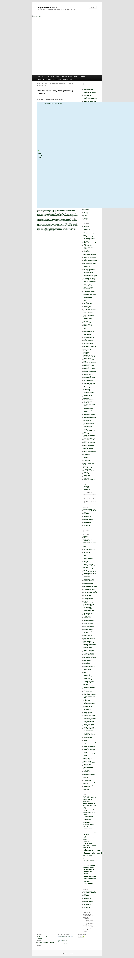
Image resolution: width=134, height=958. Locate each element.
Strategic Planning (87, 450)
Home (39, 76)
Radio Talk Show (87, 402)
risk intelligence (93, 875)
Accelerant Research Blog (89, 509)
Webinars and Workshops (89, 479)
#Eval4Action (86, 225)
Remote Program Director (88, 413)
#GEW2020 (87, 803)
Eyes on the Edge (87, 516)
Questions (76, 76)
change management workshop (69, 213)
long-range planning (87, 858)
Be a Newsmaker (87, 241)
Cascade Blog (86, 513)
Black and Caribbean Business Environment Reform (88, 247)
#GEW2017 (93, 797)
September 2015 (86, 211)
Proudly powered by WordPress (67, 953)
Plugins (85, 521)
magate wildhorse (89, 861)
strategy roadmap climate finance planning (55, 229)
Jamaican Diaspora (87, 336)
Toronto (85, 886)
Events (52, 76)
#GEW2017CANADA (87, 799)
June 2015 (85, 215)
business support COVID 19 (89, 812)
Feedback (85, 518)
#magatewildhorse (87, 805)
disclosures (57, 219)
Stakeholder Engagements (89, 438)
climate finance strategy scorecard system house (61, 216)
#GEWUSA (93, 803)
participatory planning (62, 227)
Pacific (84, 875)
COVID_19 (85, 290)
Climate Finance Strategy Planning (44, 216)
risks (63, 228)
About (43, 76)
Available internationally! (73, 211)
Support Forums (87, 522)
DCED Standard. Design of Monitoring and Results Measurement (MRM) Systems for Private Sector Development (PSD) (89, 294)
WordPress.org (86, 489)
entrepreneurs (88, 845)
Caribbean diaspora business (89, 263)
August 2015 (86, 212)
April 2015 (85, 218)
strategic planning (87, 876)
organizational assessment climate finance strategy (47, 227)
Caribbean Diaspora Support (89, 268)
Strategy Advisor (87, 453)
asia (84, 807)
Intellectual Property (87, 325)
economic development (71, 219)
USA (91, 886)
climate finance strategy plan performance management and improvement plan (62, 215)
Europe (94, 845)
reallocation (51, 228)
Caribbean (88, 816)
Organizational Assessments (88, 867)
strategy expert (86, 459)
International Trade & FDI (88, 331)
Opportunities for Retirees (89, 368)
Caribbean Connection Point (89, 262)
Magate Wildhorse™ (47, 7)
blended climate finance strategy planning (45, 213)
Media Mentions (86, 352)
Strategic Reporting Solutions (89, 451)
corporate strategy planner (46, 210)
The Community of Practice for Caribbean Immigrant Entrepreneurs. (89, 880)
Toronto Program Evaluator (89, 467)
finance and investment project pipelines (45, 221)
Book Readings (86, 251)
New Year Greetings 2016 (88, 359)
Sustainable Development (88, 463)
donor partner (63, 219)
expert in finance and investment (64, 220)
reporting (59, 228)
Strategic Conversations (88, 445)
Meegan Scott (89, 865)
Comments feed (86, 487)
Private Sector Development (89, 383)
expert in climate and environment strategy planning (47, 220)
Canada (85, 814)
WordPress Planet (87, 527)
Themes (85, 524)
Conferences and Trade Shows (90, 275)
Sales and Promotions (88, 433)
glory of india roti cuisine (88, 855)
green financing (73, 223)
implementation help (87, 324)
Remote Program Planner (88, 416)
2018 (92, 805)
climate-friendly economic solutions (49, 218)
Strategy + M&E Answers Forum (44, 79)
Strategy (94, 876)
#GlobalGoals (86, 226)
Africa (95, 805)
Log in (84, 484)
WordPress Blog (87, 525)
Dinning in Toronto (87, 302)
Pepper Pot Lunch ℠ (87, 374)
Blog (48, 76)
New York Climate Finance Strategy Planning (69, 225)
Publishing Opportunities (88, 399)
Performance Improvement (89, 376)
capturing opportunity (58, 213)
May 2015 (85, 216)
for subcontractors (64, 221)
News (84, 361)
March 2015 (85, 219)
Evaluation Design (87, 307)
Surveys (85, 461)
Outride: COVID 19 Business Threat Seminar (88, 871)
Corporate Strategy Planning (58, 210)
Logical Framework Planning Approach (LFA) (60, 224)
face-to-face (74, 220)
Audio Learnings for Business (89, 236)
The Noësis (88, 883)
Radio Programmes (87, 401)
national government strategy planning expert (51, 225)
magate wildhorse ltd (87, 863)
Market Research (87, 349)
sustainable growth (68, 229)
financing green (57, 221)
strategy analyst (86, 454)
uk (88, 886)
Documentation (86, 515)
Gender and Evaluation (88, 519)
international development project (44, 224)
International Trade (87, 330)
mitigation (39, 225)
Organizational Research (88, 370)
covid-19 (85, 836)
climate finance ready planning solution (45, 214)
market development (73, 224)
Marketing (85, 350)
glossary (57, 76)
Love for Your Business (88, 342)
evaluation (86, 847)
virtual (52, 230)
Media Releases (86, 353)
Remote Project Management (89, 417)
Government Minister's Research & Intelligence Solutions (88, 320)
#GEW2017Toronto (86, 801)
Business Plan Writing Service (90, 260)
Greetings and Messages (88, 322)
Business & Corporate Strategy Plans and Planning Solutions (89, 254)
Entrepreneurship (87, 306)
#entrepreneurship (86, 796)
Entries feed (86, 486)
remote (56, 228)
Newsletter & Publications (67, 76)
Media (71, 79)
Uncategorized (86, 475)
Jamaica (93, 857)
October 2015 (86, 209)
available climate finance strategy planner (59, 211)
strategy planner (86, 460)
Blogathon (85, 250)
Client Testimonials (57, 79)
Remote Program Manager (89, 414)
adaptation (48, 211)
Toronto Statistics (87, 469)
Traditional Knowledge (88, 473)
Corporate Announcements (89, 276)
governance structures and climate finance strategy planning (58, 223)
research (87, 875)
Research (85, 429)
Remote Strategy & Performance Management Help (89, 423)
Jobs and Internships (88, 340)
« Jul (86, 504)
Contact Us (65, 79)
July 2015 (85, 213)
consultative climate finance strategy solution (65, 218)
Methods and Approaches (88, 355)
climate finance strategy (58, 214)
